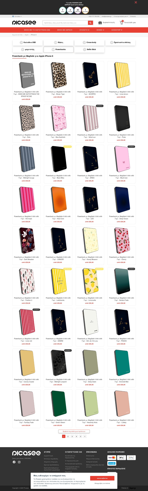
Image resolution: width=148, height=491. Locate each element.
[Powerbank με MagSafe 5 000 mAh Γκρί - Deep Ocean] (121, 200)
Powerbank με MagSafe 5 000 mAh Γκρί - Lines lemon (121, 93)
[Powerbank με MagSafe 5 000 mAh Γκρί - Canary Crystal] (26, 363)
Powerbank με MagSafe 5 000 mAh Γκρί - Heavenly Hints (89, 421)
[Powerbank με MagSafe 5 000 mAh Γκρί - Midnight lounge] (26, 159)
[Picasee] (24, 22)
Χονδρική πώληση (92, 462)
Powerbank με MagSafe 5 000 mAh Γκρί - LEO (89, 217)
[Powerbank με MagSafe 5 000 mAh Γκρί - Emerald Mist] (121, 363)
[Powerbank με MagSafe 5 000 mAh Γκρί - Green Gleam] (58, 404)
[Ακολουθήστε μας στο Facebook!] (14, 462)
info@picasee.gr (106, 16)
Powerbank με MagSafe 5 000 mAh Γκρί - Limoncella (89, 299)
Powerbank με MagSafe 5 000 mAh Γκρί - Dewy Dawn (89, 380)
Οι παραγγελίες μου (72, 461)
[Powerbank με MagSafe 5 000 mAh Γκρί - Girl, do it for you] (90, 322)
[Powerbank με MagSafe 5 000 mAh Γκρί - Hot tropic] (26, 200)
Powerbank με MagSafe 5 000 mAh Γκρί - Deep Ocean (121, 217)
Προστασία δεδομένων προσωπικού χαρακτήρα (52, 469)
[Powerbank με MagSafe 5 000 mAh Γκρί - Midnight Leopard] (58, 363)
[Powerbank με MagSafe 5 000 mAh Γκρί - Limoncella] (90, 281)
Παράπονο (68, 472)
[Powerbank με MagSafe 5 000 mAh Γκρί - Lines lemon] (121, 75)
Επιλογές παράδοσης (51, 459)
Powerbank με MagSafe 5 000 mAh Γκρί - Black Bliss (58, 176)
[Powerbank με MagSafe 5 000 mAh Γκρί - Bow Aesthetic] (58, 118)
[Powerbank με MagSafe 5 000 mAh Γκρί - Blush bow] (121, 159)
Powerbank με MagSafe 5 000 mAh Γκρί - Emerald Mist (121, 380)
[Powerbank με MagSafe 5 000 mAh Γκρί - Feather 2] (26, 281)
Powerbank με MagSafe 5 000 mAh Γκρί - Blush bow (121, 176)
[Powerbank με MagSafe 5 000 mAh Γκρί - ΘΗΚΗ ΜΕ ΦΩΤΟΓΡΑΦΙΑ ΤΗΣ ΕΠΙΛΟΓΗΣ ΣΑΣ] (26, 75)
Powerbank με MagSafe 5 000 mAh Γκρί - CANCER (58, 258)
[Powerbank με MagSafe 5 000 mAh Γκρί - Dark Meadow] (26, 240)
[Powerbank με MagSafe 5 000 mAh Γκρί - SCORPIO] (90, 75)
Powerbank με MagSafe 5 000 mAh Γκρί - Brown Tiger (58, 93)
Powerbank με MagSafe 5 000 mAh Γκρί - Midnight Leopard (58, 380)
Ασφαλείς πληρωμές (51, 462)
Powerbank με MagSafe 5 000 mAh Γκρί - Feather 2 (26, 299)
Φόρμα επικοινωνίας (93, 459)
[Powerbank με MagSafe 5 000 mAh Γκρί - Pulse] (121, 118)
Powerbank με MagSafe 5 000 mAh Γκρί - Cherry (121, 258)
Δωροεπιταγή (48, 456)
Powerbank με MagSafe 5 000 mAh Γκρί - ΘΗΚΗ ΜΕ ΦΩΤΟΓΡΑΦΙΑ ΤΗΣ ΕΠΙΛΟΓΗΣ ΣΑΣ (26, 94)
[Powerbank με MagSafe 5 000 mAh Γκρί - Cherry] (121, 240)
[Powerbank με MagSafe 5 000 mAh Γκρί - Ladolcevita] (58, 281)
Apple (26, 35)
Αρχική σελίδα (17, 35)
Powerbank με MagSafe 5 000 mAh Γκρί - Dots (26, 136)
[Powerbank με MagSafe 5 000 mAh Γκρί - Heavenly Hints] (90, 404)
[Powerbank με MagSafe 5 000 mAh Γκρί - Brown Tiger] (58, 75)
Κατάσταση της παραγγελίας (70, 457)
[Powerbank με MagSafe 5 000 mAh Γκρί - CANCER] (58, 240)
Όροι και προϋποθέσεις (51, 465)
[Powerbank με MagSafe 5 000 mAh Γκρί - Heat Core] (58, 200)
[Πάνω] (3, 488)
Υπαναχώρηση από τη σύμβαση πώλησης (72, 468)
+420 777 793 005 (94, 16)
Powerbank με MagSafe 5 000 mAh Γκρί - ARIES (89, 176)
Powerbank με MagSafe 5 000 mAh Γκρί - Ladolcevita (58, 299)
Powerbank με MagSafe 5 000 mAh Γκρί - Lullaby (121, 421)
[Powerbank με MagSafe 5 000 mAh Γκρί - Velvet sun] (90, 118)
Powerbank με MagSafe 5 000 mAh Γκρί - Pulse (121, 136)
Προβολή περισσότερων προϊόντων (74, 431)
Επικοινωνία (90, 456)
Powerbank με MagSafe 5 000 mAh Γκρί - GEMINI (58, 339)
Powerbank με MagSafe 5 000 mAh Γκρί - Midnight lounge (26, 176)
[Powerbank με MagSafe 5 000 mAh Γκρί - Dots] (26, 118)
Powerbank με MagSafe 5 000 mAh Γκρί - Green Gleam (58, 421)
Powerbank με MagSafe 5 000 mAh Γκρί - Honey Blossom (89, 258)
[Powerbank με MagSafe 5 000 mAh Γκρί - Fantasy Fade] (26, 404)
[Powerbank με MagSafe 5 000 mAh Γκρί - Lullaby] (121, 404)
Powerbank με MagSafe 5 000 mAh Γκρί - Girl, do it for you (89, 339)
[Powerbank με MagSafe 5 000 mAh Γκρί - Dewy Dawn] (90, 363)
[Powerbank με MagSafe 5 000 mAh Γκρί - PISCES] (121, 322)
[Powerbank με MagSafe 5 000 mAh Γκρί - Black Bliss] (58, 159)
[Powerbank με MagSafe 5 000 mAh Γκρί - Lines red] (26, 322)
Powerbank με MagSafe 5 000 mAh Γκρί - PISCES (121, 339)
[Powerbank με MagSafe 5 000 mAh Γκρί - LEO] (90, 200)
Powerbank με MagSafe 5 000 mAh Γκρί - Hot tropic (26, 217)
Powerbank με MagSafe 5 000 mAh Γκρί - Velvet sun (89, 136)
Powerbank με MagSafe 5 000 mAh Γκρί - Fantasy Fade (26, 421)
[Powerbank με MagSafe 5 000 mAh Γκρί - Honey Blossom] (90, 240)
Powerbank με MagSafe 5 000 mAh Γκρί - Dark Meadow (26, 258)
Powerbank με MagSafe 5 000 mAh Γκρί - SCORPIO (89, 93)
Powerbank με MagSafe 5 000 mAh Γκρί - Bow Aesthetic (58, 136)
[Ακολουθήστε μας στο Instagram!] (19, 462)
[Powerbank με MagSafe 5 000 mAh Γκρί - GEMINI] (58, 322)
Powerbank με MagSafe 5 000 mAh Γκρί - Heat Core (58, 217)
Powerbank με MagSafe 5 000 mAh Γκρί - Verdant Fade (121, 299)
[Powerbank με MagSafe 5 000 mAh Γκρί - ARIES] (90, 159)
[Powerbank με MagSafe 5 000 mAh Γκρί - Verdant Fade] (121, 281)
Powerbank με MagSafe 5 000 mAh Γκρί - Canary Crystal (26, 380)
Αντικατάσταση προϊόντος (73, 464)
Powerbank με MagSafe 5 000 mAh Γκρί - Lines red (26, 339)
